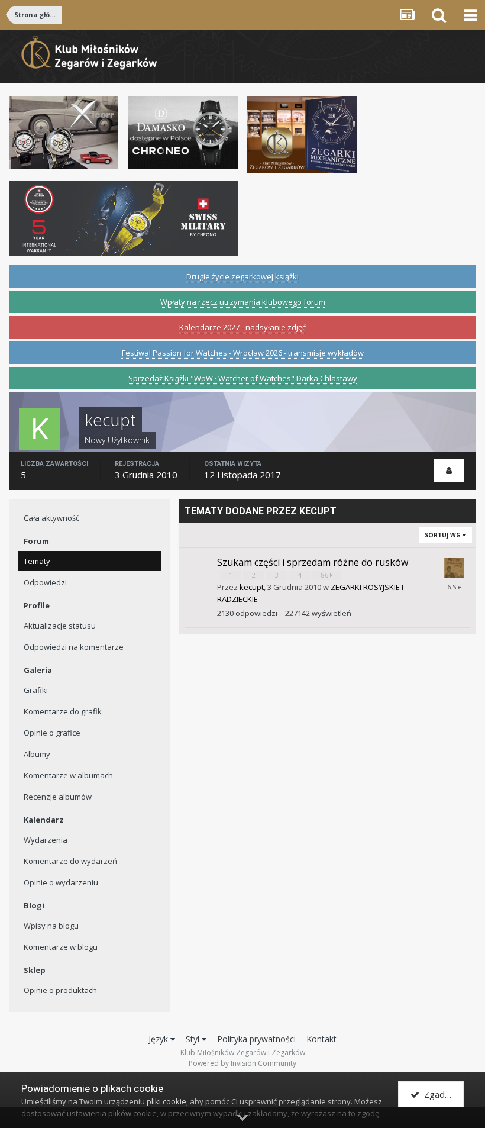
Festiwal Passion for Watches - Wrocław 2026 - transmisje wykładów (243, 352)
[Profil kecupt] (449, 470)
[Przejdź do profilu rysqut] (454, 568)
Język (159, 1039)
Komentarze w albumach (68, 775)
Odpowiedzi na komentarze (74, 647)
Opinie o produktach (60, 990)
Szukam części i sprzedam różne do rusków (312, 562)
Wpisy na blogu (51, 925)
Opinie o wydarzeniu (61, 882)
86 (325, 575)
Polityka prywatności (256, 1039)
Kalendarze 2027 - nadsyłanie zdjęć (242, 327)
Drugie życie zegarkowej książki (242, 276)
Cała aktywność (51, 518)
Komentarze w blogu (61, 947)
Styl (194, 1039)
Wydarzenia (45, 839)
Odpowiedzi (45, 582)
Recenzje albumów (58, 796)
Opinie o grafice (52, 732)
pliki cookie (166, 1101)
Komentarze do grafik (63, 711)
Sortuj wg (444, 535)
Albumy (37, 754)
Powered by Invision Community (242, 1063)
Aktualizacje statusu (60, 625)
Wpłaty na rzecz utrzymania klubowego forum (242, 301)
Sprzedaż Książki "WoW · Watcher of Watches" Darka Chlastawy (242, 378)
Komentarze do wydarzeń (70, 861)
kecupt (252, 587)
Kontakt (321, 1039)
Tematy (37, 561)
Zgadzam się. (441, 1094)
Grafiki (36, 690)
